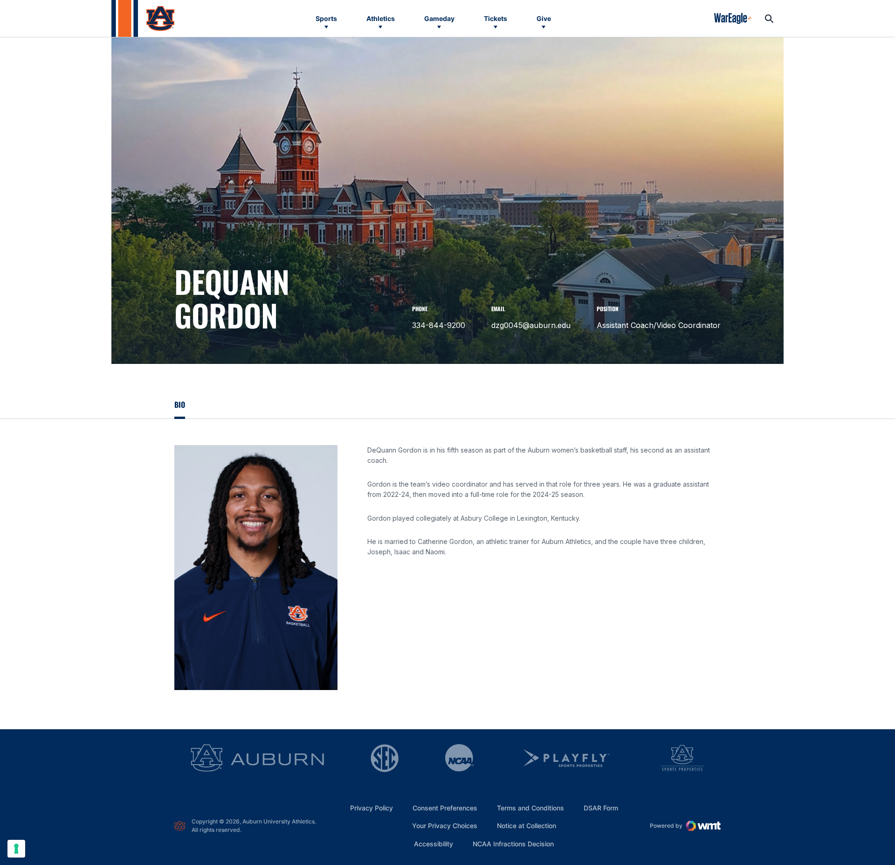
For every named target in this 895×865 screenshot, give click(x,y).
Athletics (380, 18)
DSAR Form (601, 808)
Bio (179, 404)
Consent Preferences (445, 808)
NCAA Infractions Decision (513, 843)
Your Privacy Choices (444, 826)
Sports (326, 18)
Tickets (495, 18)
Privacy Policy (371, 808)
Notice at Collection (526, 826)
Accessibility (433, 843)
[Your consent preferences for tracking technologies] (16, 849)
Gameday (439, 18)
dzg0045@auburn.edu (531, 325)
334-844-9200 (438, 325)
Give (544, 18)
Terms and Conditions (530, 808)
